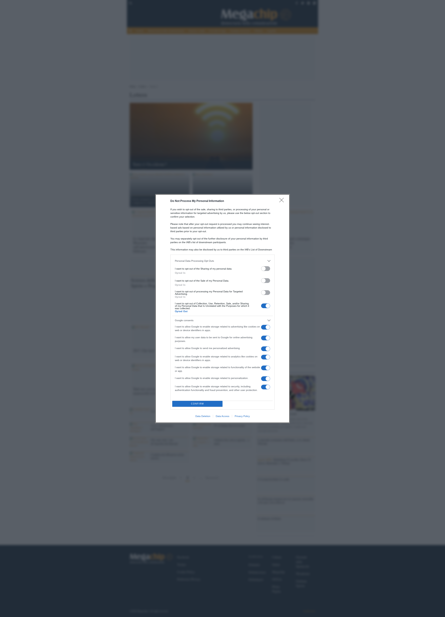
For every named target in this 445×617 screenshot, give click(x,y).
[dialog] (222, 308)
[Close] (282, 201)
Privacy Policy (242, 416)
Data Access (222, 416)
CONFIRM (197, 403)
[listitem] (222, 261)
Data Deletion (202, 416)
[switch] (265, 268)
